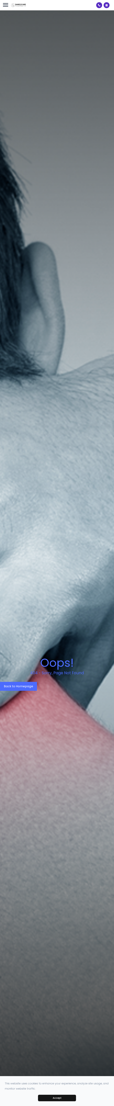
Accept (57, 1098)
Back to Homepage (18, 686)
